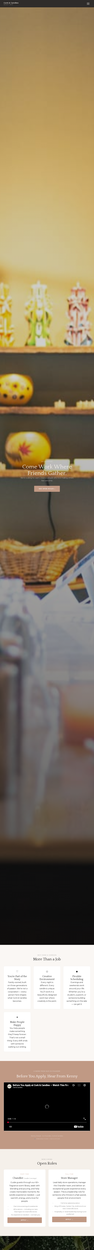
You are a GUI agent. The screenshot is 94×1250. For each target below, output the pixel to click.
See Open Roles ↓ (47, 489)
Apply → (24, 1220)
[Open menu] (88, 4)
